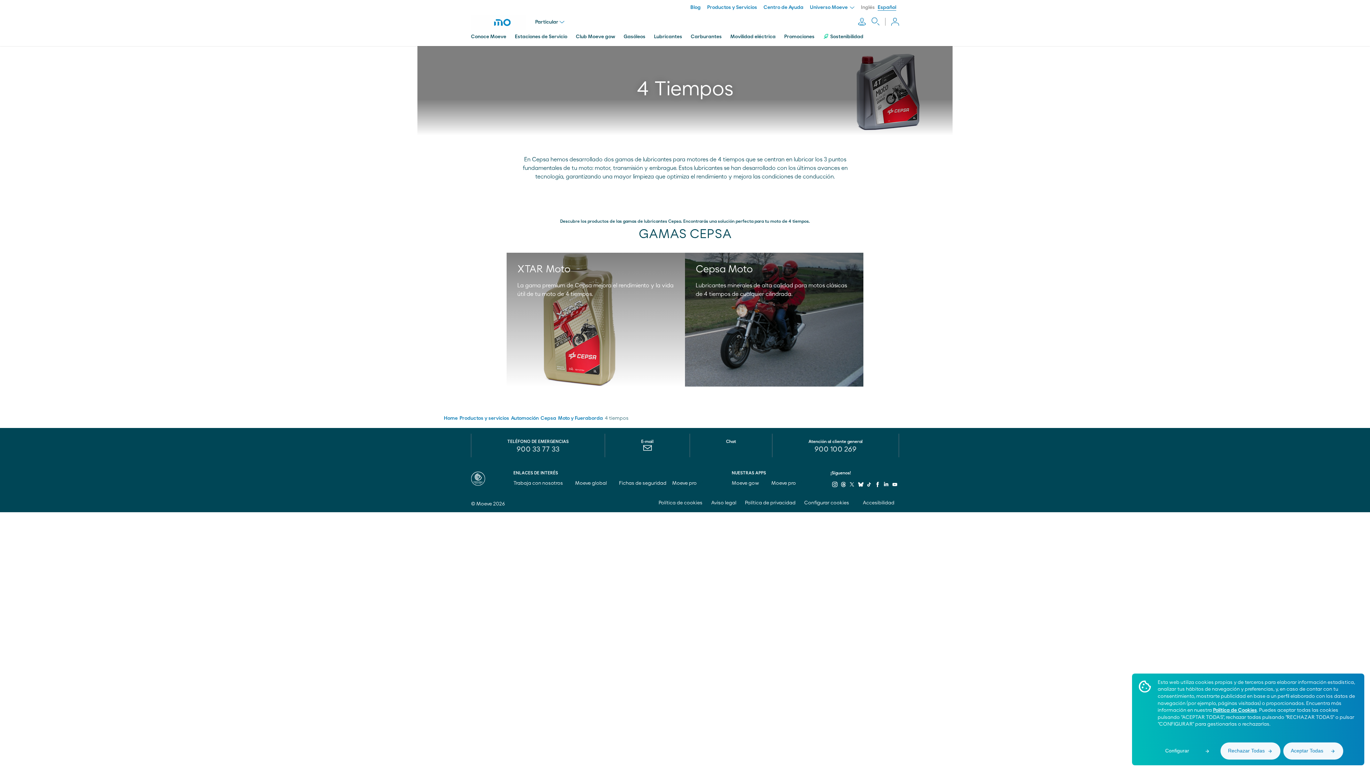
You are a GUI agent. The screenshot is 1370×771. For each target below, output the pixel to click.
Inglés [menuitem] (868, 7)
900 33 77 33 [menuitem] (538, 449)
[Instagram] (835, 484)
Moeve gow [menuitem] (746, 483)
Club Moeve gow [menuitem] (595, 36)
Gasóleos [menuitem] (634, 36)
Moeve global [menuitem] (591, 483)
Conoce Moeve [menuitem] (488, 36)
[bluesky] (860, 484)
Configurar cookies (826, 502)
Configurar (1177, 751)
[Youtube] (894, 484)
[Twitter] (852, 484)
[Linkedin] (886, 484)
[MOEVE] (503, 22)
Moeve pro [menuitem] (685, 483)
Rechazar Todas (1246, 751)
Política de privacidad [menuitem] (770, 502)
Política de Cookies (1235, 710)
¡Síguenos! (841, 473)
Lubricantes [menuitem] (668, 36)
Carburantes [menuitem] (706, 36)
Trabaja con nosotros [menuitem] (538, 483)
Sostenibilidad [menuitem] (846, 36)
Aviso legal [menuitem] (723, 502)
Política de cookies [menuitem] (680, 502)
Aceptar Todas (1307, 751)
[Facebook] (877, 484)
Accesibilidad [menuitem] (879, 502)
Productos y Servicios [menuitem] (732, 7)
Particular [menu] (546, 22)
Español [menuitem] (887, 7)
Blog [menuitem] (695, 7)
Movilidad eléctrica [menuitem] (753, 36)
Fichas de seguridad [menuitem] (642, 483)
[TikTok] (869, 484)
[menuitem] (647, 449)
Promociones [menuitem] (799, 36)
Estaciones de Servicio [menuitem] (541, 36)
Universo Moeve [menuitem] (829, 7)
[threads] (843, 484)
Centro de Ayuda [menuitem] (783, 7)
